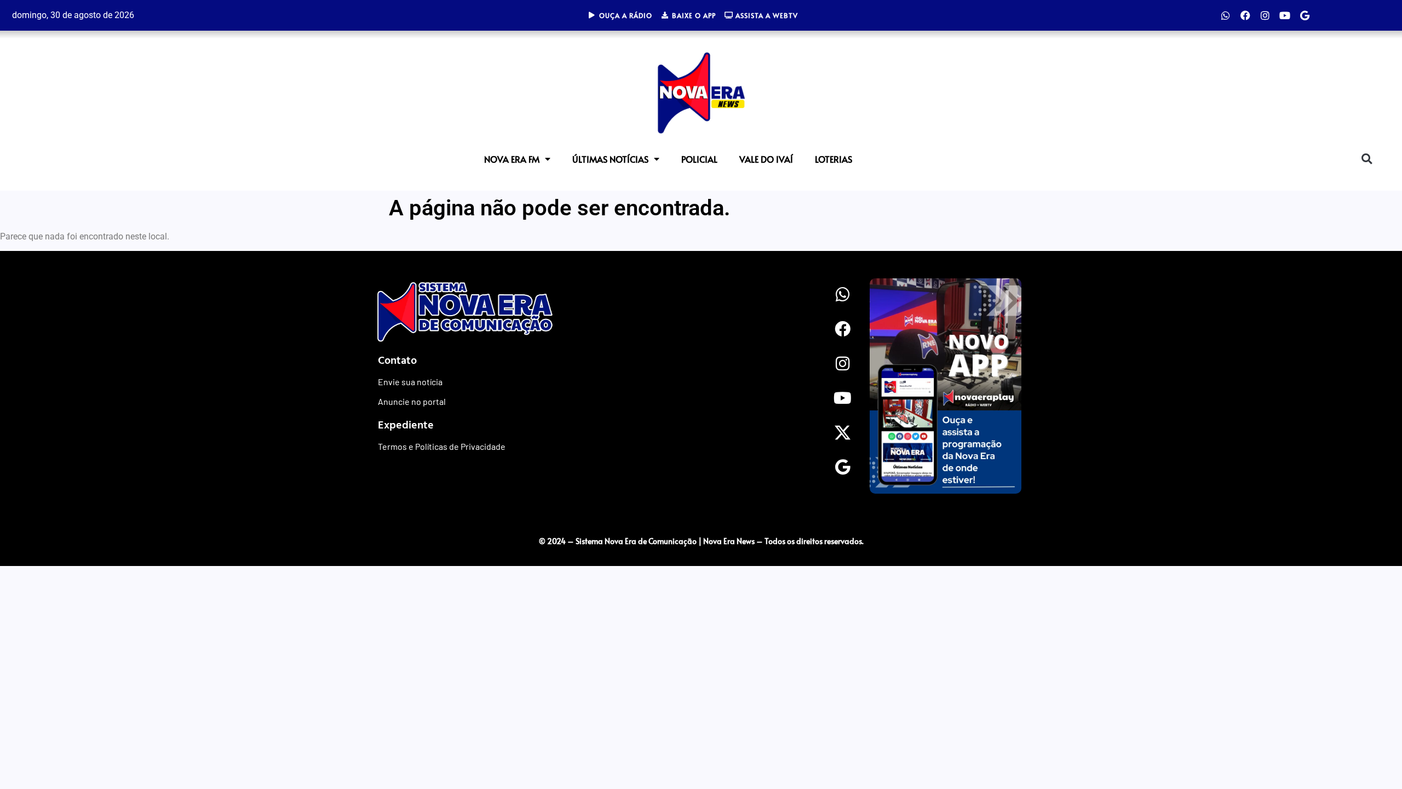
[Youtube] (1285, 15)
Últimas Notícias (610, 159)
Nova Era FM (511, 159)
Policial (699, 159)
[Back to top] (1196, 518)
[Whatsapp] (1226, 15)
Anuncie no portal (412, 401)
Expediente (406, 424)
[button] (1366, 158)
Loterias (833, 159)
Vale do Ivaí (766, 159)
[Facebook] (1245, 15)
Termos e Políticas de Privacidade (441, 446)
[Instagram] (1265, 15)
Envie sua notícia (410, 381)
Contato (397, 359)
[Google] (1304, 15)
